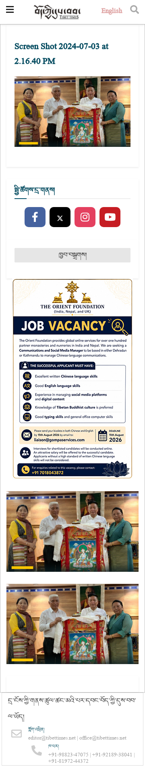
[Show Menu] (10, 12)
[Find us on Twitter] (60, 217)
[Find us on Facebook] (35, 217)
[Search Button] (134, 12)
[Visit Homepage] (57, 12)
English (112, 12)
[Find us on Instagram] (85, 217)
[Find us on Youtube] (109, 217)
